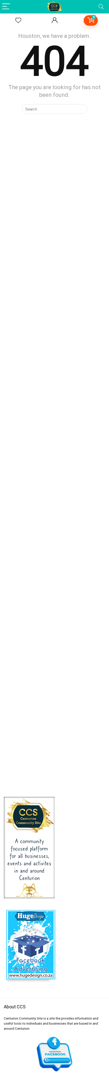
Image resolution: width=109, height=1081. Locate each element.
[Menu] (6, 6)
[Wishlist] (18, 20)
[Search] (101, 6)
